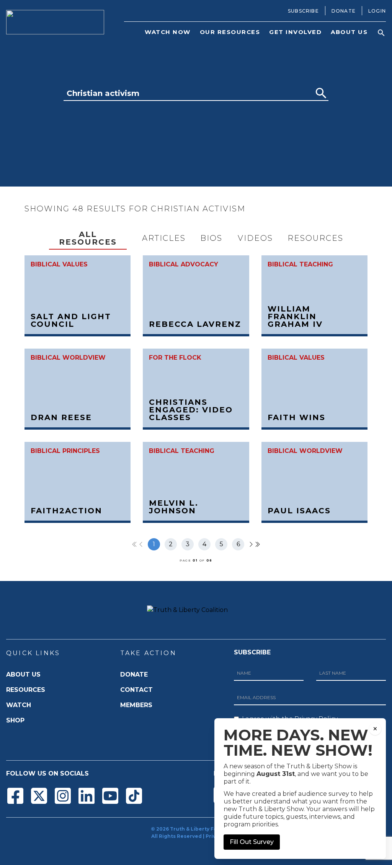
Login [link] (377, 11)
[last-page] (257, 544)
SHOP (15, 720)
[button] (381, 32)
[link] (77, 295)
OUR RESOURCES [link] (230, 32)
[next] (251, 544)
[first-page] (135, 544)
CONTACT (136, 689)
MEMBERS (136, 705)
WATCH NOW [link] (168, 32)
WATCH (18, 705)
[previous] (141, 544)
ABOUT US (23, 674)
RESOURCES (25, 689)
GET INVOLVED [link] (295, 32)
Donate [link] (344, 11)
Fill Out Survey (252, 842)
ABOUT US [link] (349, 32)
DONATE (134, 674)
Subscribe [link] (303, 11)
